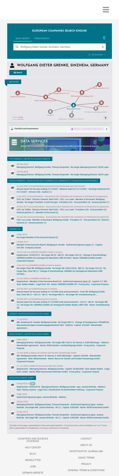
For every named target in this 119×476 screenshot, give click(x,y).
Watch (19, 72)
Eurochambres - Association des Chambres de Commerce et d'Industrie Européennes (53, 181)
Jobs (33, 466)
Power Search (41, 38)
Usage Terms (86, 457)
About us (86, 445)
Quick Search (23, 38)
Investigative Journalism (86, 451)
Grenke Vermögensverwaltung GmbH (29, 314)
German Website (32, 472)
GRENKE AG (14, 229)
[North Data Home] (24, 9)
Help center (33, 447)
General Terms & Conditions (86, 470)
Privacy (86, 464)
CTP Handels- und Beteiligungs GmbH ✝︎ (29, 159)
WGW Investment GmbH (21, 378)
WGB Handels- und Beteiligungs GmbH (29, 334)
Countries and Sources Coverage (33, 440)
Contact (86, 438)
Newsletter (33, 460)
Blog (33, 453)
